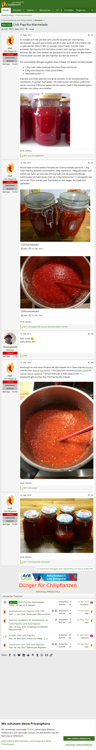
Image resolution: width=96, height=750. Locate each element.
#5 (92, 495)
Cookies (30, 729)
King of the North (41, 370)
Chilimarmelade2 (30, 311)
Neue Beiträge (7, 15)
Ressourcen (45, 10)
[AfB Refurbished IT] (48, 580)
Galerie (30, 10)
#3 (92, 334)
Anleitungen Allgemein (36, 647)
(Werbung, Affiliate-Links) (48, 591)
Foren (6, 10)
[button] (23, 10)
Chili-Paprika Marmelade (31, 602)
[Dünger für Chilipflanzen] (48, 588)
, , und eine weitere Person (46, 327)
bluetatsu (85, 604)
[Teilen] (88, 35)
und (34, 155)
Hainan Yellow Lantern (30, 373)
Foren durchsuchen (24, 15)
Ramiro (89, 367)
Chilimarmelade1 (30, 244)
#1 (92, 35)
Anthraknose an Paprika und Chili (26, 611)
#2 (92, 163)
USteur (12, 605)
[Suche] (92, 10)
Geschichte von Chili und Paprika (26, 644)
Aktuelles (17, 10)
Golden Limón (82, 370)
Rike (10, 638)
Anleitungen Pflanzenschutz (38, 614)
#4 (92, 362)
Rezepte (31, 605)
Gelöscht (85, 638)
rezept (31, 29)
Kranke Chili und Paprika (22, 635)
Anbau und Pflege (34, 638)
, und (37, 562)
